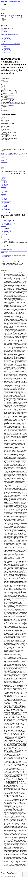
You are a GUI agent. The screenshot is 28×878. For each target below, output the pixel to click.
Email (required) (5, 120)
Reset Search (4, 31)
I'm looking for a (5, 129)
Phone (7, 123)
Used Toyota (4, 208)
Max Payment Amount (6, 15)
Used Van (3, 224)
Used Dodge (4, 185)
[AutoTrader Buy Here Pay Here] (9, 34)
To (2, 21)
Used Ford (3, 187)
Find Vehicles (7, 38)
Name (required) (5, 117)
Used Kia (3, 195)
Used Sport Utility (5, 223)
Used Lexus (4, 196)
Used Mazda (4, 199)
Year (2, 84)
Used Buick (3, 180)
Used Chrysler (4, 184)
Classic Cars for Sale (14, 251)
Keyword (3, 9)
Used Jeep (3, 194)
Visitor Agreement (5, 256)
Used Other (3, 226)
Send (2, 160)
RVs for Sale (6, 252)
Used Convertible (5, 220)
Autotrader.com (10, 105)
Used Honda (4, 189)
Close (2, 168)
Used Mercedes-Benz (6, 201)
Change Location (5, 78)
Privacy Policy (4, 154)
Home (5, 46)
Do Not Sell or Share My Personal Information (15, 242)
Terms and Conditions (9, 231)
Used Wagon (8, 224)
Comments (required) (6, 141)
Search (2, 80)
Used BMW (4, 178)
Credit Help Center (8, 40)
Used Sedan (12, 221)
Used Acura (3, 177)
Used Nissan (4, 203)
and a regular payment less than (8, 135)
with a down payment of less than (9, 132)
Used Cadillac (4, 181)
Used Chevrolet (4, 182)
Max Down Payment (6, 14)
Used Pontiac (4, 205)
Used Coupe (12, 220)
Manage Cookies (8, 246)
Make (2, 25)
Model (2, 27)
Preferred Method (5, 126)
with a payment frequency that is (9, 138)
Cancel (2, 157)
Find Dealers (7, 37)
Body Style (3, 28)
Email (8, 128)
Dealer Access (7, 41)
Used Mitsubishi (5, 202)
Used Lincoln (4, 198)
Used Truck (12, 223)
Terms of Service (14, 154)
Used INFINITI (4, 192)
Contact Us (6, 233)
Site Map (6, 234)
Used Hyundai (4, 191)
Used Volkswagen (5, 209)
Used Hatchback (5, 221)
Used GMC (3, 188)
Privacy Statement (8, 241)
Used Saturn (4, 206)
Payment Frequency (5, 17)
